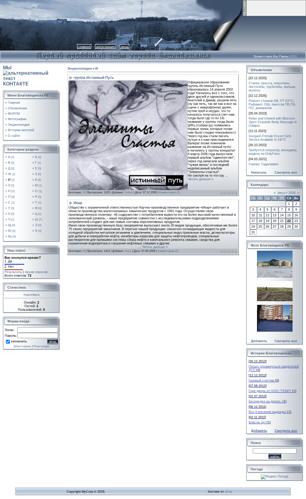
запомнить (19, 341)
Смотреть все (286, 172)
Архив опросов (36, 272)
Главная (84, 46)
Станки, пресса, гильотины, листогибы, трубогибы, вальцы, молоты (272, 86)
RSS (294, 56)
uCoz (228, 491)
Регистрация (106, 46)
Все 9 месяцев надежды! (267, 412)
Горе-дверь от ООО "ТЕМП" (270, 391)
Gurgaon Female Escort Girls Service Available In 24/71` (270, 137)
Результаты (13, 272)
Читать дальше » (200, 179)
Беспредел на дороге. (265, 401)
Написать (259, 172)
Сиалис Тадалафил (263, 164)
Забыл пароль (22, 346)
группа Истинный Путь (94, 78)
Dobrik (129, 192)
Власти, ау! (257, 422)
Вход (124, 46)
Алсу (128, 251)
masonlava (31, 294)
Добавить (259, 341)
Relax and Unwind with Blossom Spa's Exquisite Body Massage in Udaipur (273, 122)
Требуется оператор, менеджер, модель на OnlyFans (273, 151)
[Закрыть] (244, 15)
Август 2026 (286, 193)
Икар (78, 203)
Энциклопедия (79, 68)
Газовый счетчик (261, 380)
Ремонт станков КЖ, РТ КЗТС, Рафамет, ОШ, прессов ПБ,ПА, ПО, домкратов (272, 104)
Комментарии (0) (169, 192)
